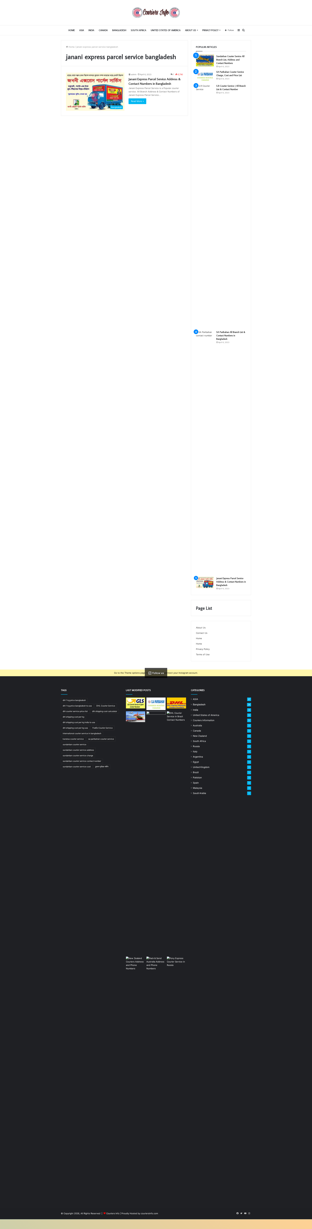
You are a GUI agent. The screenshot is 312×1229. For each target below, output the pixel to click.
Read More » (137, 101)
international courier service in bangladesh (82, 733)
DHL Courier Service (105, 706)
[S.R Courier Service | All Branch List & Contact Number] (205, 206)
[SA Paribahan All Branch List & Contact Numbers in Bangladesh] (205, 452)
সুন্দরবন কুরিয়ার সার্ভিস (101, 766)
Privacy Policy (210, 30)
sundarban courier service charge (78, 755)
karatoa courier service (73, 739)
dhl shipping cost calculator (104, 711)
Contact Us (201, 633)
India (91, 30)
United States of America (166, 30)
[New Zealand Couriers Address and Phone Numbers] (135, 1079)
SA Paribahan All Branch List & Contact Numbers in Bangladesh (230, 335)
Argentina (198, 756)
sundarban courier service (74, 744)
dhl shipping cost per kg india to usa (79, 722)
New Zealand (200, 736)
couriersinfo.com (149, 1213)
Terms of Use (203, 654)
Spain (196, 782)
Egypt (196, 762)
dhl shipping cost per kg (73, 717)
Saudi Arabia (199, 793)
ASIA (81, 30)
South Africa (138, 30)
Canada (103, 30)
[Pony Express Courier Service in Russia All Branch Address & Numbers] (176, 1079)
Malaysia (197, 788)
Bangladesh (119, 30)
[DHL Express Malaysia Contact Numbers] (176, 703)
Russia (196, 746)
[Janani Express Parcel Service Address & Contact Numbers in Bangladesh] (205, 582)
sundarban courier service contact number (82, 761)
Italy (195, 751)
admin (133, 74)
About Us (190, 30)
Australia (197, 725)
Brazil (196, 772)
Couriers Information (203, 720)
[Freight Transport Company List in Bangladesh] (135, 716)
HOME (71, 30)
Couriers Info (112, 1213)
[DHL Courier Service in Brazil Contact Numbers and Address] (176, 833)
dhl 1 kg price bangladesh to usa (77, 706)
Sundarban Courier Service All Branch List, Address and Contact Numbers (230, 60)
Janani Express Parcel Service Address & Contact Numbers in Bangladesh (231, 582)
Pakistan (197, 777)
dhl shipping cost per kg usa (75, 728)
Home (71, 47)
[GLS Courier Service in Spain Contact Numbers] (135, 703)
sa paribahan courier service (101, 739)
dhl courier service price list (75, 711)
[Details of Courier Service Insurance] (156, 833)
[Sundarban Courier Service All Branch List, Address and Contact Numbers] (205, 60)
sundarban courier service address (78, 750)
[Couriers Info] (156, 13)
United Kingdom (201, 767)
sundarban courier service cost (77, 766)
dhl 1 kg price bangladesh (74, 700)
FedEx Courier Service (102, 728)
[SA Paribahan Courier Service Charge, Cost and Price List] (205, 76)
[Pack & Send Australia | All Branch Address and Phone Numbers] (156, 1079)
